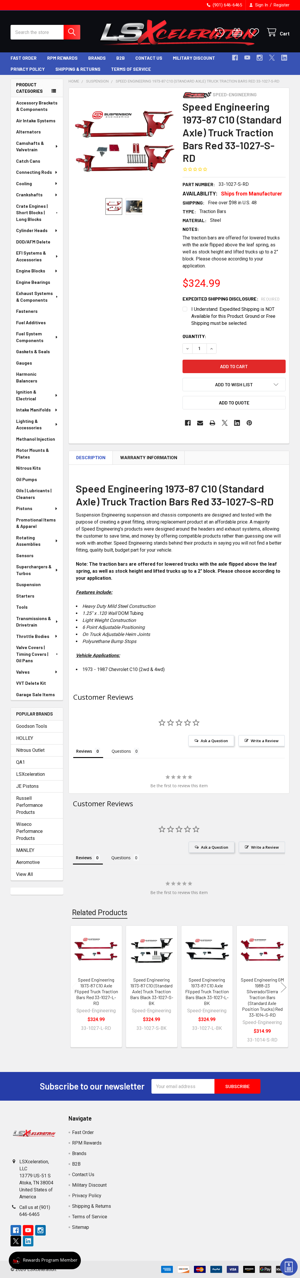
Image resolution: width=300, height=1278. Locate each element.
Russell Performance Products (29, 805)
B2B (120, 58)
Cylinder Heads (31, 230)
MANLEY (25, 850)
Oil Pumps (26, 479)
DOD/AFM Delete (33, 241)
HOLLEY (24, 738)
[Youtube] (247, 57)
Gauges (24, 363)
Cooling (24, 183)
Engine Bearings (33, 282)
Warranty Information (148, 457)
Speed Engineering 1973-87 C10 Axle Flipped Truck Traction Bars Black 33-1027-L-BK (207, 991)
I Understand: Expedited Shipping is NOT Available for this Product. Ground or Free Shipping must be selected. (233, 316)
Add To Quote (234, 402)
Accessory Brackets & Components (36, 106)
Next (283, 987)
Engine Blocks (30, 270)
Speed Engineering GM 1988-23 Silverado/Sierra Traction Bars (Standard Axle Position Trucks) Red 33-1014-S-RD (262, 997)
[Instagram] (259, 57)
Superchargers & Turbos (34, 570)
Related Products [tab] (99, 912)
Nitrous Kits (28, 468)
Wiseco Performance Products (29, 831)
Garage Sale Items (35, 694)
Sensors (24, 555)
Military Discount (194, 58)
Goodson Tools (31, 726)
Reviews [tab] (84, 751)
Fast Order (24, 58)
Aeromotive (28, 862)
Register (281, 5)
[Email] (200, 423)
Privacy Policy (28, 69)
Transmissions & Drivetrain (33, 622)
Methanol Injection (35, 439)
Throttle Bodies (32, 636)
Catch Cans (28, 161)
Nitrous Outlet (30, 750)
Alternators (28, 131)
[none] (124, 143)
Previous (74, 987)
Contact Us (148, 58)
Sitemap (80, 1227)
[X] (272, 57)
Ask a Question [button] (214, 740)
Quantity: (194, 336)
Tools (22, 607)
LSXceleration (30, 774)
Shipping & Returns (77, 69)
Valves (23, 672)
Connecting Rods (34, 172)
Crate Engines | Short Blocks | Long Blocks (32, 212)
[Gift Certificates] (238, 32)
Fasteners (27, 311)
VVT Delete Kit (31, 683)
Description (90, 457)
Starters (25, 595)
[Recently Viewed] (221, 32)
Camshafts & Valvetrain (30, 146)
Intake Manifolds (33, 409)
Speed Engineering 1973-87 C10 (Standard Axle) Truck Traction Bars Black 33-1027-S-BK (151, 991)
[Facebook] (235, 57)
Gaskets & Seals (33, 351)
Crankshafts (29, 194)
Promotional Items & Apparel (36, 523)
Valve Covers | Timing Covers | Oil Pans (32, 654)
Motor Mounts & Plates (32, 453)
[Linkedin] (284, 57)
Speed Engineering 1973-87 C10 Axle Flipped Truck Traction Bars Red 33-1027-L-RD (96, 991)
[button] (234, 384)
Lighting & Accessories (29, 424)
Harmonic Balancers (26, 377)
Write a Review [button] (265, 740)
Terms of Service (131, 69)
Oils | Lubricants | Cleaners (34, 494)
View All (24, 874)
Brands (97, 58)
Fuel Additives (31, 322)
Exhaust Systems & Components (34, 297)
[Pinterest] (249, 423)
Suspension (28, 584)
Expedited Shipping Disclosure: (231, 298)
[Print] (212, 423)
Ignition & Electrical (26, 395)
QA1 (20, 762)
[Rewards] (45, 1260)
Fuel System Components (29, 337)
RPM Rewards (62, 58)
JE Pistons (27, 786)
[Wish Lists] (255, 32)
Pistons (24, 508)
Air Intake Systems (35, 120)
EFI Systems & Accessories (31, 256)
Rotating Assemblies (28, 541)
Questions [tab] (121, 751)
